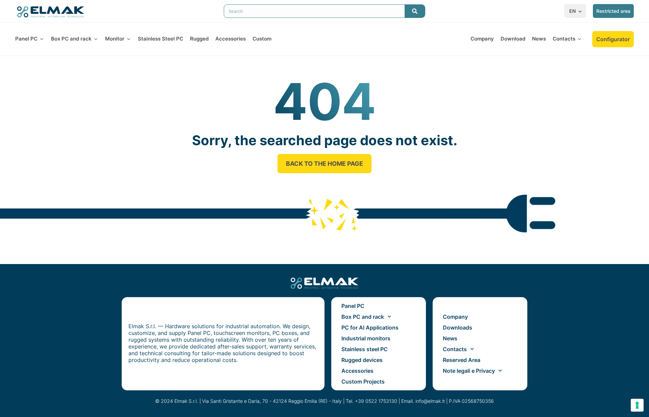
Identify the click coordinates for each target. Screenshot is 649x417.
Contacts (455, 349)
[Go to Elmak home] (50, 11)
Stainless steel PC (364, 349)
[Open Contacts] (579, 39)
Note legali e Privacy (469, 370)
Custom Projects (363, 381)
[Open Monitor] (128, 39)
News (450, 338)
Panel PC (352, 306)
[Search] (415, 11)
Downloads (457, 327)
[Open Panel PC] (41, 39)
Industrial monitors (365, 338)
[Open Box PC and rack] (95, 39)
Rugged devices (362, 360)
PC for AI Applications (370, 327)
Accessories (357, 370)
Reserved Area (461, 360)
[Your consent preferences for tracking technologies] (637, 405)
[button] (575, 11)
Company (455, 316)
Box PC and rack (362, 316)
